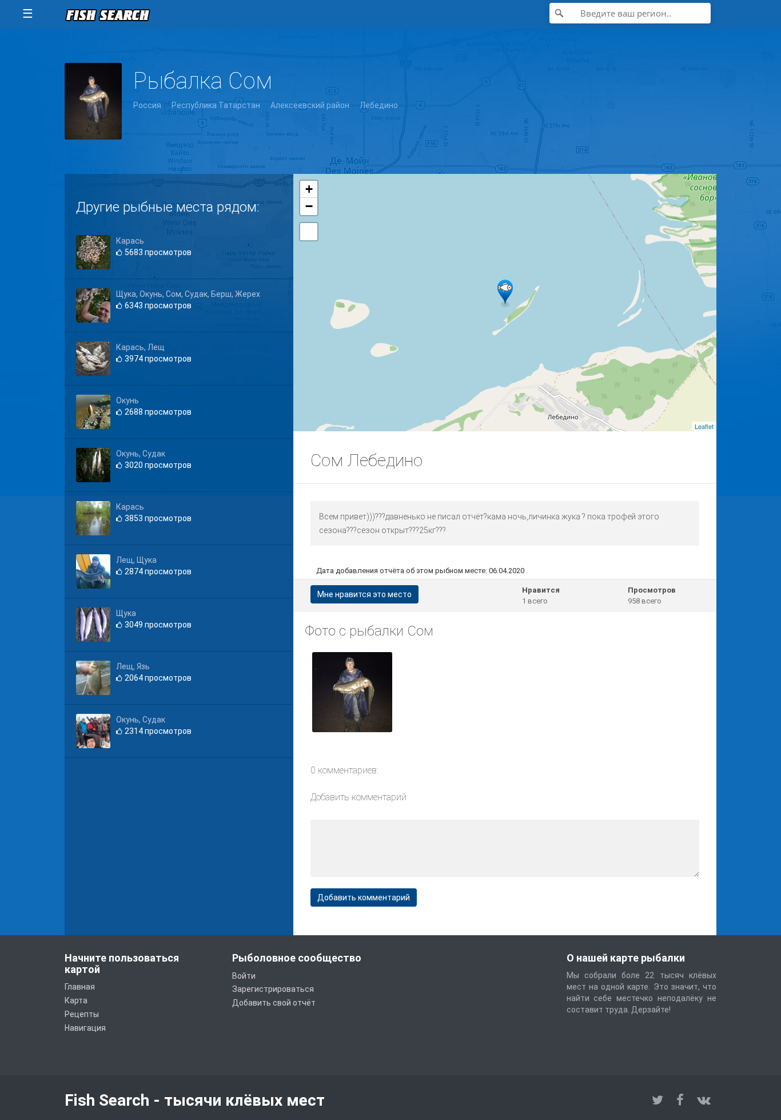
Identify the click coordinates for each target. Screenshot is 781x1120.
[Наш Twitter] (657, 1100)
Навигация (85, 1027)
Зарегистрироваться (273, 989)
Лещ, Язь (133, 666)
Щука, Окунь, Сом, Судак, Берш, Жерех (188, 294)
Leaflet (704, 426)
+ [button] (309, 189)
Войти (244, 975)
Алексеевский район (309, 105)
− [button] (309, 206)
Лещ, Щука (136, 560)
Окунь (127, 400)
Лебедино (379, 105)
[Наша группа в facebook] (680, 1100)
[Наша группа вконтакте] (703, 1100)
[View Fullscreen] (308, 231)
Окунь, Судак (140, 453)
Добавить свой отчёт (274, 1002)
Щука (126, 613)
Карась (130, 240)
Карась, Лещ (140, 347)
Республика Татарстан (216, 105)
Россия (147, 105)
